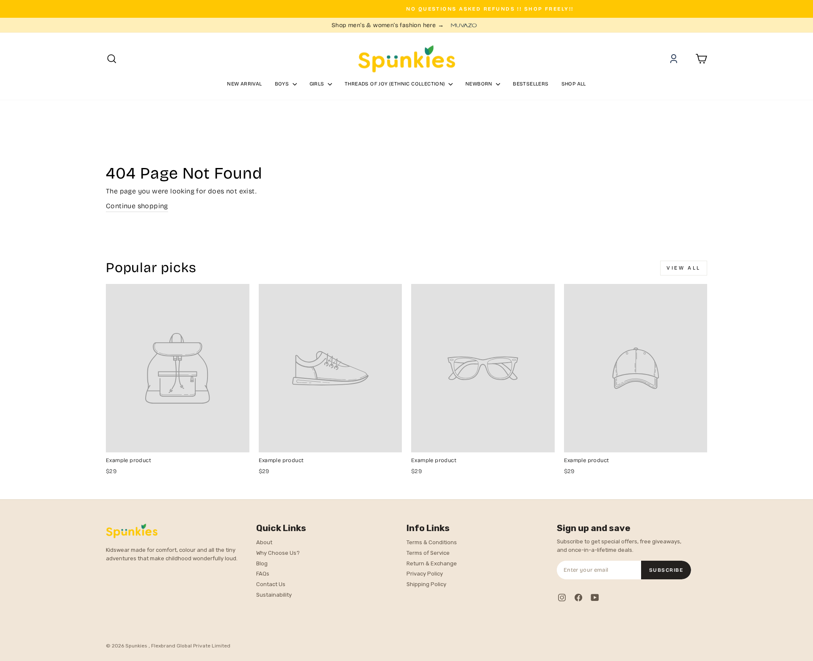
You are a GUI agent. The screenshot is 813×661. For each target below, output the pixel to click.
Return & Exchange (431, 563)
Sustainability (274, 595)
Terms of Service (428, 553)
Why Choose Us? (278, 553)
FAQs (262, 573)
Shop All (573, 84)
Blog (262, 563)
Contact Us (270, 584)
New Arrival (244, 84)
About (264, 542)
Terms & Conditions (431, 542)
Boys (282, 84)
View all (683, 268)
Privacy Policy (424, 573)
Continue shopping (137, 206)
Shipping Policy (426, 584)
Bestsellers (530, 84)
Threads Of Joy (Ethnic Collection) (395, 84)
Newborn (479, 84)
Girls (318, 84)
